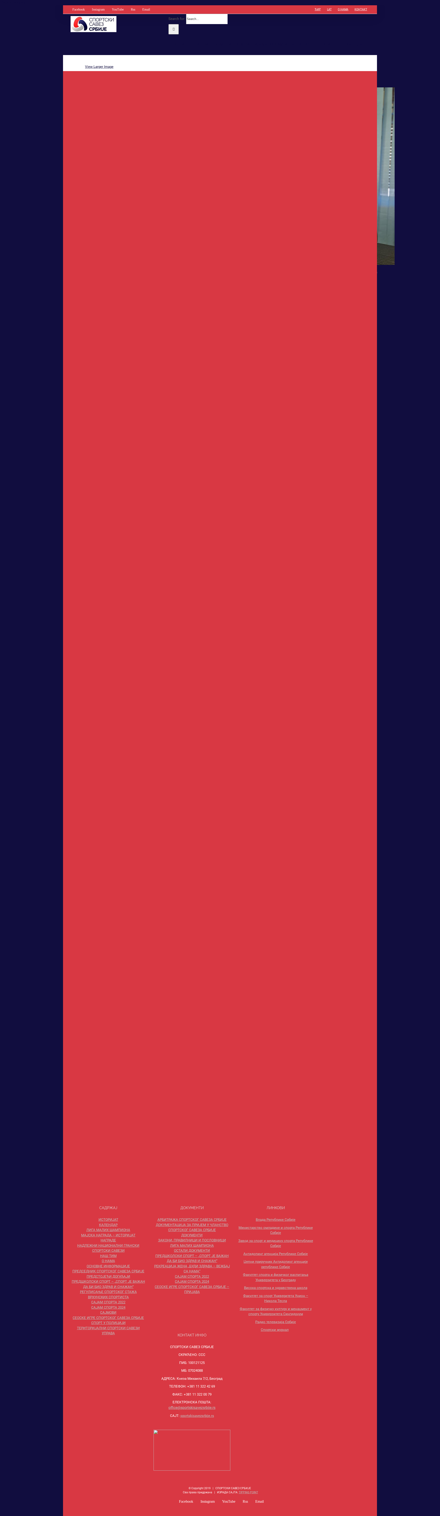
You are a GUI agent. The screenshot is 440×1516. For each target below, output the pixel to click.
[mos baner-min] (331, 460)
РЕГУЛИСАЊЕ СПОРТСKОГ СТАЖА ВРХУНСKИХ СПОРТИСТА (108, 1294)
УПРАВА (108, 1333)
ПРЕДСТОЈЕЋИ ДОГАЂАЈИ (108, 1276)
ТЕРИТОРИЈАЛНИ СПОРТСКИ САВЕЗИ (108, 1328)
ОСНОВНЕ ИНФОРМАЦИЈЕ (108, 1266)
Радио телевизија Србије (275, 1322)
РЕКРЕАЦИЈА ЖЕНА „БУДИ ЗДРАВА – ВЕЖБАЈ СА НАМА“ (192, 1269)
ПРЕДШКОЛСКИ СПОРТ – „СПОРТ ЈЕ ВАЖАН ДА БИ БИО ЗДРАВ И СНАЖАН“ (108, 1284)
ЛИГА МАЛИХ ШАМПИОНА (108, 1230)
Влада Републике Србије (275, 1220)
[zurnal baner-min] (331, 870)
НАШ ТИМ (108, 1256)
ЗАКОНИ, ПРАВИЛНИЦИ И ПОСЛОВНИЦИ (192, 1240)
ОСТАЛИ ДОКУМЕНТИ (192, 1251)
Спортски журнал (275, 1330)
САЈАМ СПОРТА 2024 (108, 1307)
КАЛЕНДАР (108, 1225)
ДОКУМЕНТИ (192, 1235)
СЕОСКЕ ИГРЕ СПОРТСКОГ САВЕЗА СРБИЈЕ (108, 1318)
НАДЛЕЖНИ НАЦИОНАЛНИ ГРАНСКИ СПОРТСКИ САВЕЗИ (108, 1248)
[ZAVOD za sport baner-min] (331, 501)
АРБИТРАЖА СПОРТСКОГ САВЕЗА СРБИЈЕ (192, 1220)
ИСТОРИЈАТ (108, 1220)
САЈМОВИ (108, 1313)
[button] (368, 44)
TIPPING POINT (248, 1492)
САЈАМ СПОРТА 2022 (108, 1302)
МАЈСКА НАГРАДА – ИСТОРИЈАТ (108, 1235)
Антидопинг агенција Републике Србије (275, 1254)
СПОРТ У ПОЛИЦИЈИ (108, 1323)
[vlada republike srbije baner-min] (293, 460)
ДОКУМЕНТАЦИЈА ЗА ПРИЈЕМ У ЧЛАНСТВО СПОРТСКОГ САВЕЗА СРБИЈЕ (192, 1227)
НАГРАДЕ (108, 1240)
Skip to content (13, 2)
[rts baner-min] (293, 870)
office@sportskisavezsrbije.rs (191, 1407)
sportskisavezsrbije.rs (197, 1416)
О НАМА (108, 1261)
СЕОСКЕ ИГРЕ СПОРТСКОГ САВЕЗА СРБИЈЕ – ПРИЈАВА (192, 1289)
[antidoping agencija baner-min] (293, 501)
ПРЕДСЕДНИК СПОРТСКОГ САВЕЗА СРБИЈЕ (108, 1271)
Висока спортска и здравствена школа (275, 1288)
